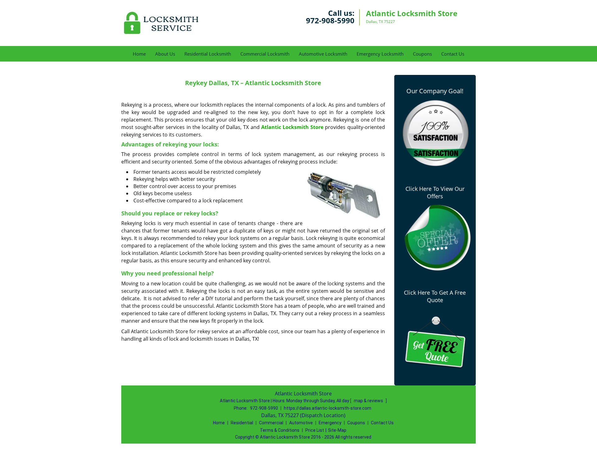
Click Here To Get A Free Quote (435, 296)
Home (139, 54)
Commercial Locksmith (264, 54)
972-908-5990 (330, 20)
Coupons (422, 54)
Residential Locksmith (207, 54)
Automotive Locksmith (323, 54)
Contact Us (452, 54)
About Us (165, 54)
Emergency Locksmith (380, 54)
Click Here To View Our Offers (435, 192)
